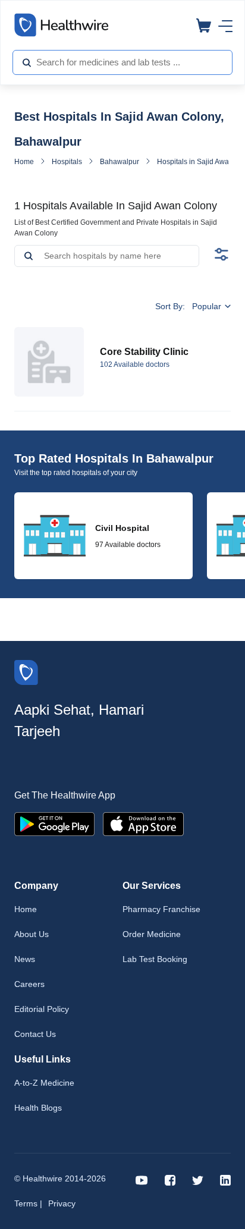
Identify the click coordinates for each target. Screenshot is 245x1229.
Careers (29, 984)
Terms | (28, 1203)
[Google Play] (54, 823)
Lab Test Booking (154, 959)
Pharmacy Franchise (161, 909)
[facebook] (170, 1179)
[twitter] (197, 1179)
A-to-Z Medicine (44, 1082)
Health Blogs (38, 1107)
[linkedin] (225, 1179)
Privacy (62, 1203)
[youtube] (142, 1179)
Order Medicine (151, 934)
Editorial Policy (41, 1009)
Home (24, 162)
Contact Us (35, 1034)
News (24, 959)
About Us (31, 934)
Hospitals (67, 162)
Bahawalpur (119, 162)
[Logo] (26, 672)
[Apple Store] (143, 823)
